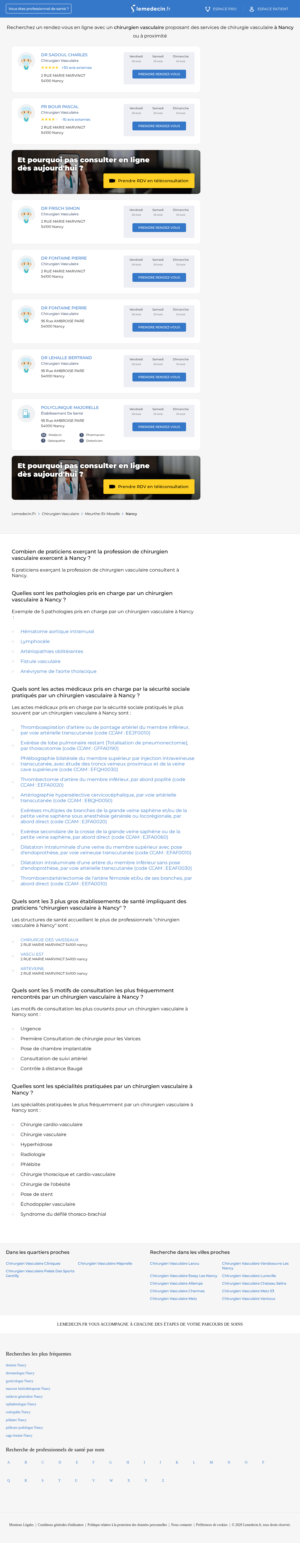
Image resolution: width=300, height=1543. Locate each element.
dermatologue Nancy (20, 1373)
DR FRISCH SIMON (60, 208)
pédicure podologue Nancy (24, 1428)
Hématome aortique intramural (57, 631)
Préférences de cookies (212, 1525)
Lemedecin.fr (24, 514)
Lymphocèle (35, 641)
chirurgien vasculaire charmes (177, 1291)
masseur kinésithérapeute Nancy (28, 1389)
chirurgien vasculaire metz (173, 1298)
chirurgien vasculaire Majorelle (105, 1263)
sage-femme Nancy (19, 1435)
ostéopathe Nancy (18, 1412)
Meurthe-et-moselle (102, 514)
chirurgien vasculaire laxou (174, 1263)
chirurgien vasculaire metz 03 (248, 1291)
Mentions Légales (21, 1525)
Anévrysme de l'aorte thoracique (59, 671)
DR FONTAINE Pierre (64, 258)
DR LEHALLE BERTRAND (66, 357)
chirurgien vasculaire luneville (249, 1275)
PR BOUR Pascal (60, 106)
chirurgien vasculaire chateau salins (254, 1283)
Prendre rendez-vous (159, 74)
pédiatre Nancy (16, 1420)
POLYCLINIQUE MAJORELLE (70, 407)
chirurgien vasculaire (60, 514)
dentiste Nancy (16, 1365)
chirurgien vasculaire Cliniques (33, 1263)
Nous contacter (181, 1525)
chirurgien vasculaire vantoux (248, 1298)
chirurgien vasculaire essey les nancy (183, 1275)
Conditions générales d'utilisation (60, 1525)
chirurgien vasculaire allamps (176, 1283)
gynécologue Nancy (19, 1381)
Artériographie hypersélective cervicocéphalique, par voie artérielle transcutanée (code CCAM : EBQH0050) (98, 797)
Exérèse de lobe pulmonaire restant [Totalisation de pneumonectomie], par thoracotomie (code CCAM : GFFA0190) (104, 745)
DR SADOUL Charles (64, 54)
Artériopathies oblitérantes (52, 651)
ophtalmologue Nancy (21, 1404)
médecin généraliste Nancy (24, 1396)
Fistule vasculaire (41, 661)
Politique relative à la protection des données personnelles (127, 1525)
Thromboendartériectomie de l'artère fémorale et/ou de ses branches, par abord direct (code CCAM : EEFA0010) (106, 880)
